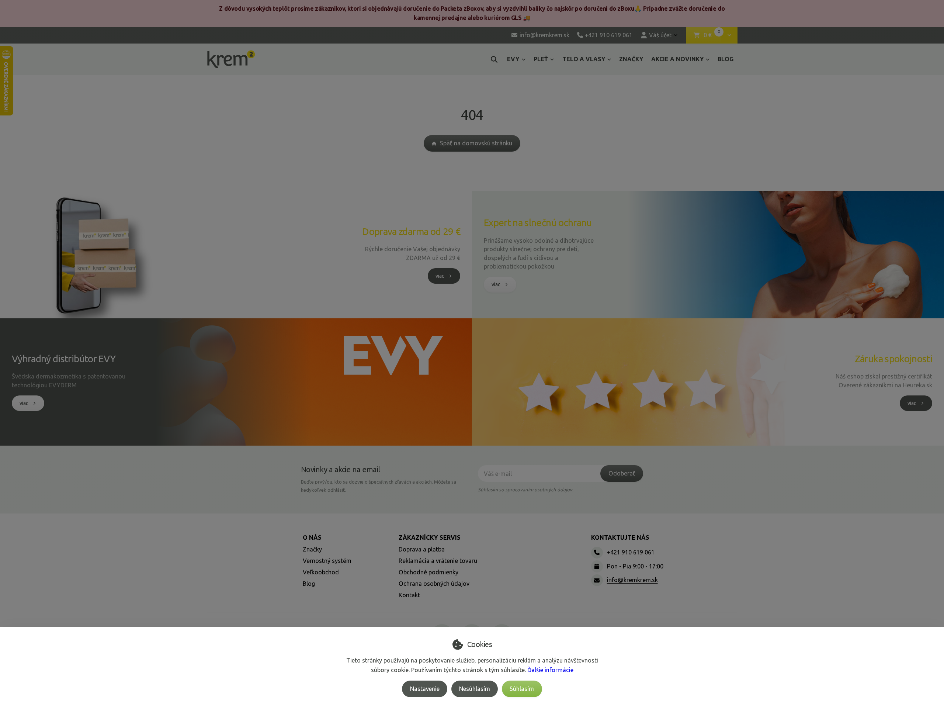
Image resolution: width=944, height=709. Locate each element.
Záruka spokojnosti (893, 358)
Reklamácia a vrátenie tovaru (438, 560)
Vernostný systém (327, 560)
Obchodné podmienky (428, 572)
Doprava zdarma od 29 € (411, 231)
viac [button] (439, 276)
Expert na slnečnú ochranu (538, 222)
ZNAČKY (631, 59)
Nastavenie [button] (425, 688)
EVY (513, 59)
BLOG (725, 59)
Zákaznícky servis (430, 537)
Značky (312, 549)
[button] (729, 35)
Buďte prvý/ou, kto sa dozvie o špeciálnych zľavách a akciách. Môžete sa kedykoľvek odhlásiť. (378, 485)
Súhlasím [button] (522, 688)
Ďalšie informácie (550, 670)
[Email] (597, 580)
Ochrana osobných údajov (434, 583)
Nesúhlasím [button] (474, 688)
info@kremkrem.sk (632, 580)
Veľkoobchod (321, 572)
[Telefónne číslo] (597, 552)
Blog (309, 583)
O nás (312, 537)
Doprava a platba (422, 549)
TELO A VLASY (583, 59)
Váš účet (660, 35)
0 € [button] (712, 35)
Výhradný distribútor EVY (63, 358)
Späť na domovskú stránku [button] (476, 143)
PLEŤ (541, 59)
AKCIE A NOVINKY (677, 59)
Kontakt (409, 595)
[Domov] (231, 59)
